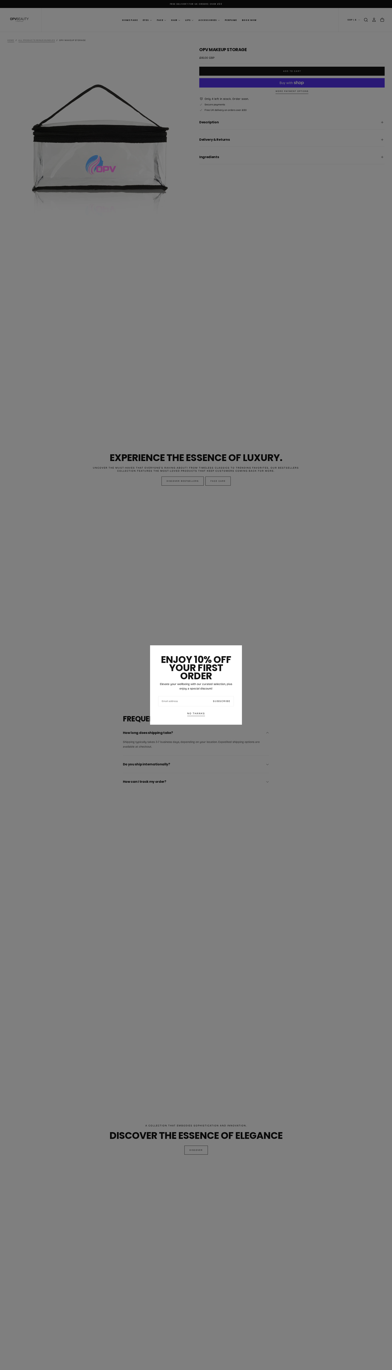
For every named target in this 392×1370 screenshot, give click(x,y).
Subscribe (221, 701)
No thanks (196, 713)
